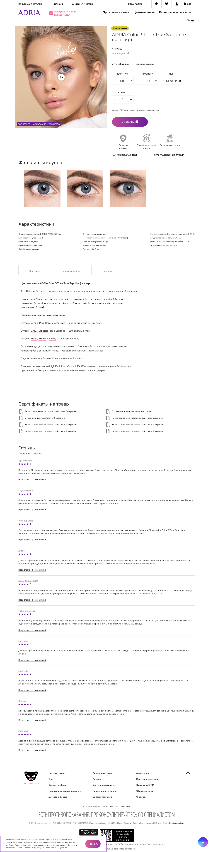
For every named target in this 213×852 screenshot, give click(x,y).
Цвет (172, 74)
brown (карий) (78, 299)
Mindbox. (130, 848)
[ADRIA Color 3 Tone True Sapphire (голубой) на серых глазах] (42, 188)
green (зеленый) (59, 299)
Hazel (34, 338)
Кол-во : (122, 92)
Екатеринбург (124, 806)
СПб (116, 806)
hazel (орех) (44, 303)
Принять (93, 844)
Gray (33, 331)
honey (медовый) (101, 303)
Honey (52, 338)
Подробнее (62, 848)
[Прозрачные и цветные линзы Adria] (29, 14)
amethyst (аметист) (63, 303)
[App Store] (88, 832)
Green (34, 323)
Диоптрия (122, 74)
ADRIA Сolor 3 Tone (32, 291)
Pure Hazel (45, 323)
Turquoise (42, 331)
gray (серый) (82, 303)
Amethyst (59, 323)
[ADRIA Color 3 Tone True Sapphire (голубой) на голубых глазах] (85, 188)
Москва (109, 806)
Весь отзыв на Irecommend (32, 479)
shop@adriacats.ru (176, 823)
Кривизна (147, 74)
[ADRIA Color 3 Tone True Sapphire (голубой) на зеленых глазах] (128, 188)
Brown (42, 338)
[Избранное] (167, 4)
